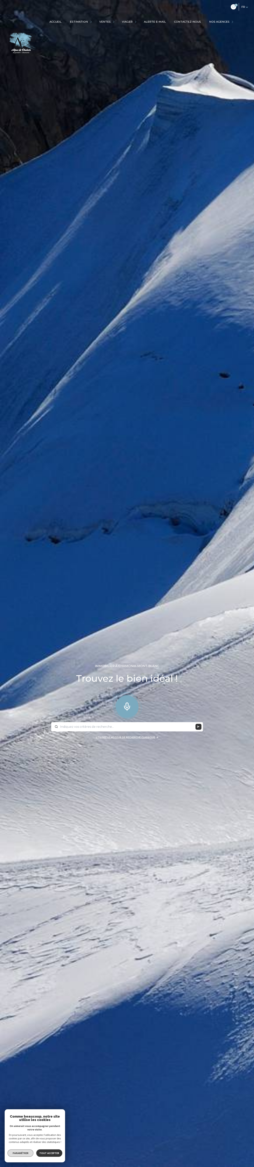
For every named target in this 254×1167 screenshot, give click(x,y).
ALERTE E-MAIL (155, 21)
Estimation (79, 21)
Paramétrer (20, 1153)
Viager (127, 21)
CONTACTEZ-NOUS (187, 21)
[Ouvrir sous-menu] (91, 22)
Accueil (55, 21)
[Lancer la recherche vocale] (127, 706)
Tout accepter (49, 1153)
